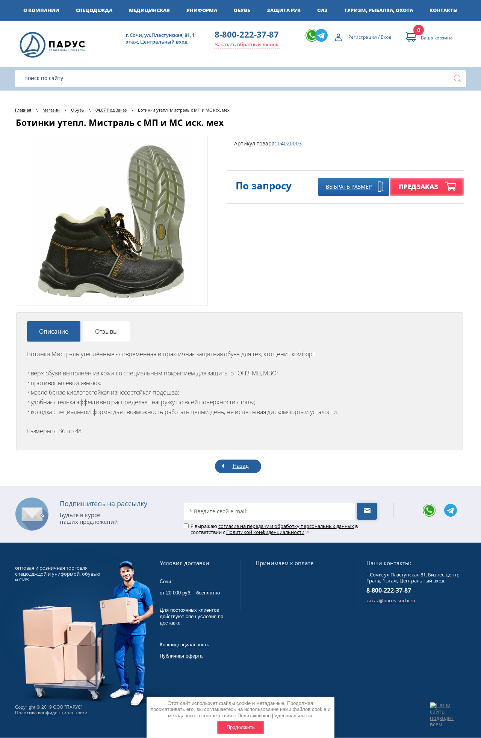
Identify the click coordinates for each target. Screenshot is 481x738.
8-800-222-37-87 (247, 34)
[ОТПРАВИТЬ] (367, 511)
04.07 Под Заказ (111, 110)
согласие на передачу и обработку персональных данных (286, 526)
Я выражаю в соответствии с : (274, 529)
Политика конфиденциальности (51, 712)
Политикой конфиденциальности (274, 715)
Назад (241, 465)
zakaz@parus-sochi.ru (390, 600)
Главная (23, 110)
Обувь (77, 110)
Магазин (51, 110)
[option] (111, 220)
